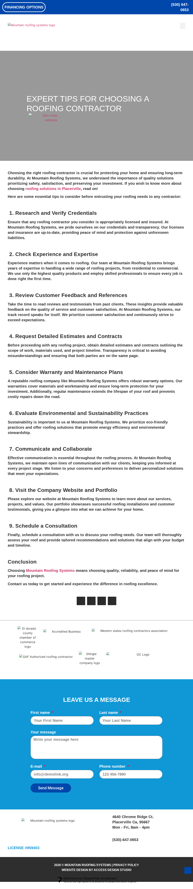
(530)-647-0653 (125, 840)
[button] (182, 26)
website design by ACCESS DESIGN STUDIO (96, 870)
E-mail (37, 766)
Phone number (113, 766)
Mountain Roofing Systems (50, 570)
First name (41, 712)
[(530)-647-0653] (107, 839)
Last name (109, 712)
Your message (43, 732)
